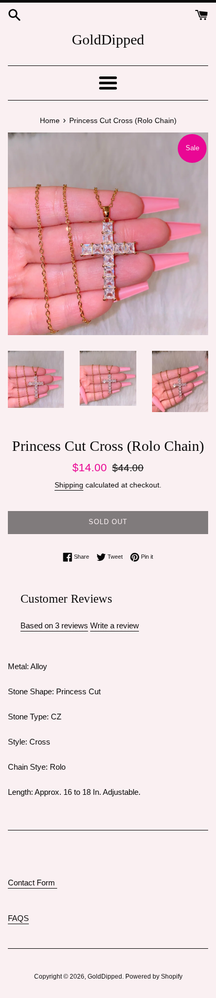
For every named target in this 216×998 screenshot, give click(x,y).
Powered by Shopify (153, 976)
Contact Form (32, 882)
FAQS (18, 918)
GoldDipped (108, 39)
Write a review (114, 625)
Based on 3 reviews (54, 625)
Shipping (69, 485)
